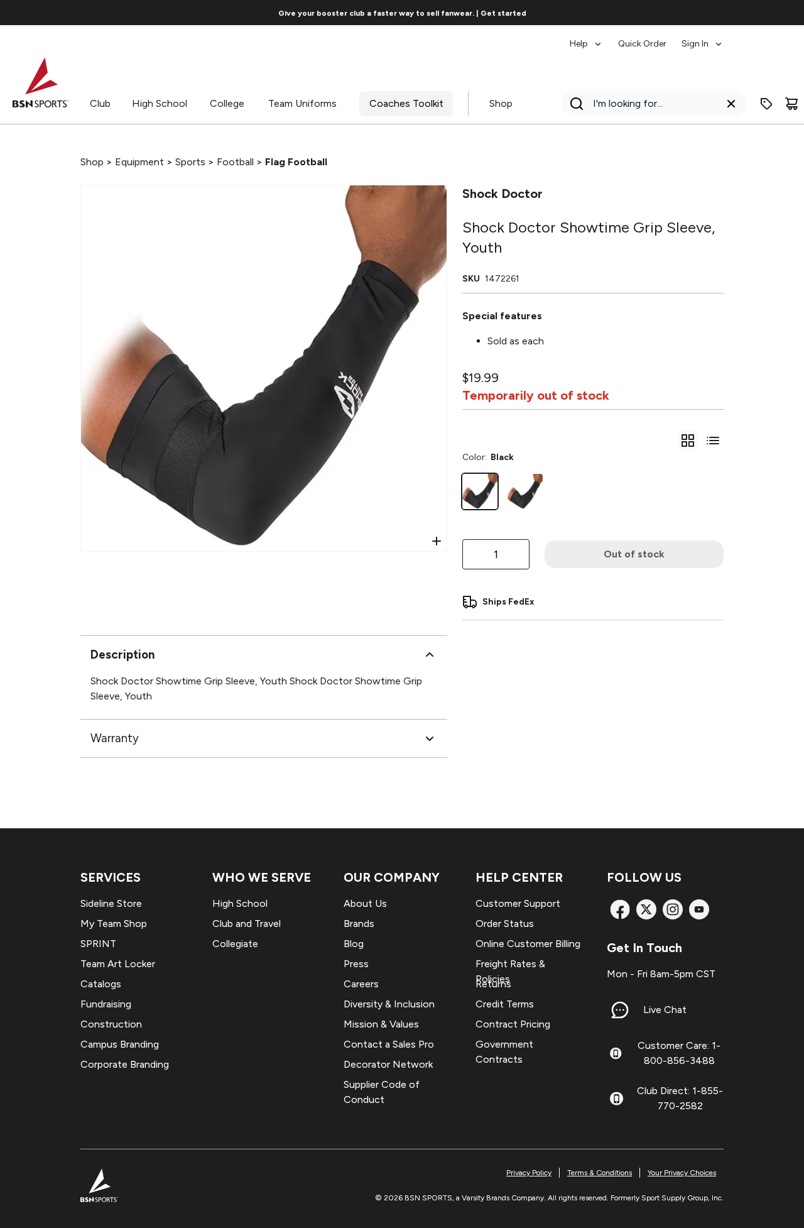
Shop (501, 103)
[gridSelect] (687, 440)
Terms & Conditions (599, 1172)
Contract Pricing (512, 1024)
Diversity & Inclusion (389, 1004)
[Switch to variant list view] (713, 440)
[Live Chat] (620, 1010)
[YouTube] (699, 909)
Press (356, 964)
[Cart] (791, 103)
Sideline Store (111, 903)
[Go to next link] (716, 12)
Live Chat (665, 1010)
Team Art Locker (117, 964)
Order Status (504, 923)
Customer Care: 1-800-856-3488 (679, 1052)
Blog (354, 944)
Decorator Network (388, 1064)
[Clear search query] (731, 103)
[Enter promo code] (766, 103)
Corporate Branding (124, 1064)
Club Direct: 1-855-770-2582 (680, 1098)
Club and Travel (246, 923)
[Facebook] (620, 909)
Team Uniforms (302, 103)
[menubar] (647, 37)
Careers (361, 984)
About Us (365, 903)
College (227, 103)
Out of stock (634, 554)
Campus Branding (119, 1044)
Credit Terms (504, 1004)
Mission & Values (381, 1024)
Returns (493, 984)
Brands (359, 923)
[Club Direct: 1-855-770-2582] (616, 1098)
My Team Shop (113, 923)
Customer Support (517, 903)
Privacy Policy (528, 1172)
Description (122, 654)
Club (100, 103)
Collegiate (235, 944)
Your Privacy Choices (682, 1172)
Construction (111, 1024)
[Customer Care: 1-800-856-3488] (615, 1053)
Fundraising (105, 1004)
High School (159, 103)
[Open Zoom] (436, 541)
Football (235, 162)
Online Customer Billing (527, 944)
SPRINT (98, 944)
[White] (525, 491)
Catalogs (100, 984)
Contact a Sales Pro (389, 1044)
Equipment (139, 162)
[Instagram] (673, 909)
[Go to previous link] (87, 12)
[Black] (479, 491)
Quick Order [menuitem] (642, 43)
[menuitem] (586, 37)
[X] (646, 909)
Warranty (114, 738)
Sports (190, 162)
